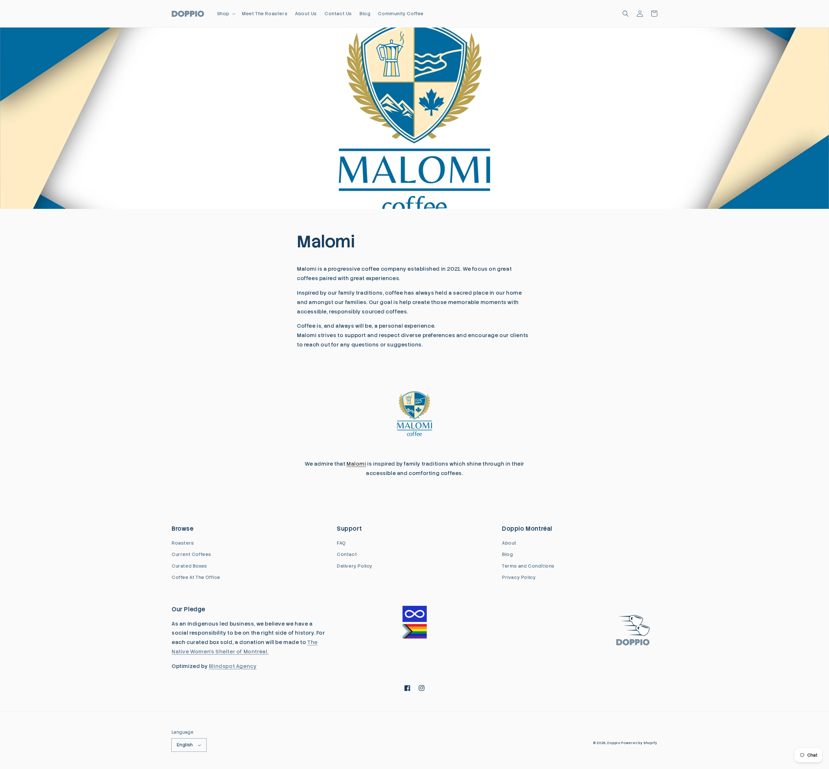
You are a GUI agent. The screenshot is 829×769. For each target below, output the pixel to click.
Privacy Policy (519, 577)
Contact (347, 554)
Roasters (183, 543)
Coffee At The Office (196, 577)
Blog (507, 554)
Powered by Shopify (639, 743)
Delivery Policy (354, 566)
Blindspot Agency (233, 666)
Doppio (613, 743)
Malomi (356, 463)
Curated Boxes (189, 566)
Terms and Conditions (528, 566)
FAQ (341, 543)
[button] (225, 13)
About (509, 543)
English (185, 745)
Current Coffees (191, 554)
